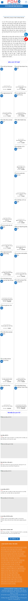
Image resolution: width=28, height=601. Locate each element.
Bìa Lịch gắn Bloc (13, 551)
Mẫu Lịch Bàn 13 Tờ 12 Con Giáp (21, 221)
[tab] (14, 17)
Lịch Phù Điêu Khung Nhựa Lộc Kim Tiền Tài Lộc (7, 300)
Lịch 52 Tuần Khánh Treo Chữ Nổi (21, 88)
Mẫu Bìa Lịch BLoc (21, 568)
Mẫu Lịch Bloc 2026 (15, 575)
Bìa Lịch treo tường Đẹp (6, 553)
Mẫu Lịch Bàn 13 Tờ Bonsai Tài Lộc (21, 168)
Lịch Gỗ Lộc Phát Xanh (7, 87)
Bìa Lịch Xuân (14, 553)
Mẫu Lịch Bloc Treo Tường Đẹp (7, 581)
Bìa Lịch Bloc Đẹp (11, 549)
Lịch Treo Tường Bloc (19, 566)
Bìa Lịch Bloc (3, 549)
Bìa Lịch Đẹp (20, 553)
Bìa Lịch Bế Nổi (19, 549)
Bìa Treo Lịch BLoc (11, 556)
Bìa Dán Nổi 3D (17, 547)
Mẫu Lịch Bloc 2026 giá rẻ (6, 577)
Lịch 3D (12, 562)
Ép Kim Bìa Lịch (4, 583)
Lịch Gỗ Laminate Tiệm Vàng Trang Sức (21, 380)
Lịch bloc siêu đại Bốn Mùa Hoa (21, 274)
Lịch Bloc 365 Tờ (4, 435)
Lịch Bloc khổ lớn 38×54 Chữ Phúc (7, 380)
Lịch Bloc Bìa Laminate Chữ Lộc (7, 220)
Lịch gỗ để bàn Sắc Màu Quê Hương (21, 114)
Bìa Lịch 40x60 (23, 547)
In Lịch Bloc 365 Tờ (5, 489)
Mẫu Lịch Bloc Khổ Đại (16, 577)
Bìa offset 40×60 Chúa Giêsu (21, 141)
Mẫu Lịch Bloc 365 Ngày (6, 575)
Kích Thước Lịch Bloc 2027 (7, 529)
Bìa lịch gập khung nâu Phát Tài (21, 248)
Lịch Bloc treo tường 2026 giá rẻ (7, 566)
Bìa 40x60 (3, 547)
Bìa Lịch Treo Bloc (21, 551)
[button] (2, 2)
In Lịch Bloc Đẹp (21, 560)
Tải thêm (14, 538)
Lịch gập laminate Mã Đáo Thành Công (7, 273)
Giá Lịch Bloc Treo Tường (14, 558)
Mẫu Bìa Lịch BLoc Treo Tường (18, 570)
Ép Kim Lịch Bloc (12, 583)
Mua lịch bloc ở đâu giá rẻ (6, 462)
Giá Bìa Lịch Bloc (4, 558)
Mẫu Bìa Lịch (14, 568)
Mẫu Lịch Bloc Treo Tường (16, 579)
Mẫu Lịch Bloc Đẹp (18, 581)
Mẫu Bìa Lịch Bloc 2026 (5, 570)
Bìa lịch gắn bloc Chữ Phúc (7, 325)
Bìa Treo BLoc (4, 556)
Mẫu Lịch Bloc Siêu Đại (5, 579)
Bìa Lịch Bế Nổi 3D (5, 551)
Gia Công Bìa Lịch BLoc (21, 556)
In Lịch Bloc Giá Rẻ (13, 560)
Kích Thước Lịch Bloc (5, 562)
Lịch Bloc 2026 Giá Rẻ (5, 564)
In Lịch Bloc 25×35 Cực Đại (7, 516)
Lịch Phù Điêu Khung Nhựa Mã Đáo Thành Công (21, 407)
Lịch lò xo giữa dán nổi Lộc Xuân (7, 246)
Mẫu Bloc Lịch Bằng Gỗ (5, 568)
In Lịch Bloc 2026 (4, 560)
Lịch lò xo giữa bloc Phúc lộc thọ (21, 194)
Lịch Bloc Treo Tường (15, 564)
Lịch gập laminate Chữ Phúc (7, 114)
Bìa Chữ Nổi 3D (9, 547)
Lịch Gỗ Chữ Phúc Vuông (7, 406)
